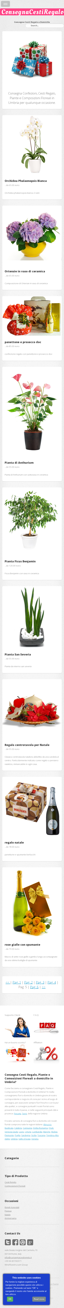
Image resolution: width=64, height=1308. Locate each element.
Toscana (41, 1135)
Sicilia (34, 1135)
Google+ (30, 1242)
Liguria (28, 1131)
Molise (54, 1131)
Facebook (15, 1242)
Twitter (7, 1242)
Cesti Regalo (10, 1182)
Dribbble (22, 1242)
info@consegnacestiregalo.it (18, 1257)
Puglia (17, 1135)
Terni (24, 1113)
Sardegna (25, 1135)
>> (44, 987)
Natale (8, 1214)
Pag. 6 (34, 987)
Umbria (14, 1138)
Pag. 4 (52, 982)
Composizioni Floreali (15, 1185)
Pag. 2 (28, 982)
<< (8, 982)
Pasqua (8, 1210)
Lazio (21, 1131)
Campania (27, 1128)
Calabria (18, 1128)
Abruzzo (47, 1124)
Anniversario (10, 1218)
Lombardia (37, 1131)
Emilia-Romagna (40, 1128)
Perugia (17, 1113)
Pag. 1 (17, 982)
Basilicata (9, 1128)
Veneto (34, 1138)
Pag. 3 (40, 982)
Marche (46, 1131)
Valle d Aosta (24, 1138)
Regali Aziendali (12, 1207)
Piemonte (9, 1135)
